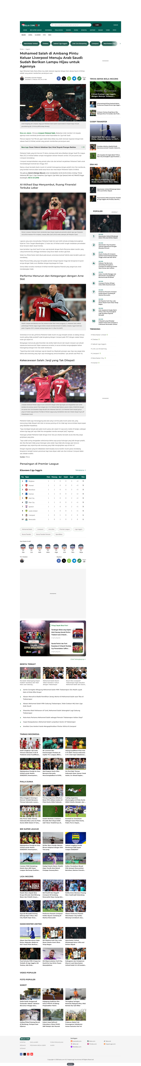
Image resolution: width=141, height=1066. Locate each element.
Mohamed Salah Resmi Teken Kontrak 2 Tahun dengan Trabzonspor (51, 682)
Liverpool (41, 133)
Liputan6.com (77, 1041)
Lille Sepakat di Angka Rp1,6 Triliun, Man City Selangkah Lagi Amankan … (109, 155)
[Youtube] (31, 1054)
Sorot (23, 985)
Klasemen (37, 35)
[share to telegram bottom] (74, 561)
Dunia (76, 30)
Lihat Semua (114, 212)
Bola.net (108, 1041)
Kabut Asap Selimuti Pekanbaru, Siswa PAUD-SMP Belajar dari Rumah (51, 1024)
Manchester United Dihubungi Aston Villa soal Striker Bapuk (74, 942)
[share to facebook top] (59, 78)
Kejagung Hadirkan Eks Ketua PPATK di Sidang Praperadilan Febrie (51, 1003)
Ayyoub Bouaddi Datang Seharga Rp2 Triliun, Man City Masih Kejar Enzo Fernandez (29, 915)
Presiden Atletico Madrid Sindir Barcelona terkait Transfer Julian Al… (109, 147)
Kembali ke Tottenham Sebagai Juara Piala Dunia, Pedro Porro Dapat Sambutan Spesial (74, 820)
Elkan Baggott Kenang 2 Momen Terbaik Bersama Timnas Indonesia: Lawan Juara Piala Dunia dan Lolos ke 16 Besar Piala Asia (30, 800)
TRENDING (95, 329)
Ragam (100, 30)
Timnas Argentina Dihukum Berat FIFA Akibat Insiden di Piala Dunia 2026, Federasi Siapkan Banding (52, 800)
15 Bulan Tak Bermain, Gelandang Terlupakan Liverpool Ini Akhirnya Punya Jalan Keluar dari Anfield (108, 265)
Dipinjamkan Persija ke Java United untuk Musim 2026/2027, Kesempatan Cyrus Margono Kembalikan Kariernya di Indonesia (30, 773)
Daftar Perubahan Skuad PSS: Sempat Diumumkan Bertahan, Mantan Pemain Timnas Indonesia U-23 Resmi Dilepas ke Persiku (74, 868)
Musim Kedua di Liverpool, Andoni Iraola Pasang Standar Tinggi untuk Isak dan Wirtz (108, 255)
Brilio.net (75, 1044)
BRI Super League (35, 30)
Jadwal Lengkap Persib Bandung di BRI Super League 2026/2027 (73, 847)
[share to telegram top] (74, 78)
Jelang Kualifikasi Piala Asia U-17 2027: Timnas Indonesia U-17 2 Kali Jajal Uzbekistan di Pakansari (75, 752)
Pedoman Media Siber (38, 1045)
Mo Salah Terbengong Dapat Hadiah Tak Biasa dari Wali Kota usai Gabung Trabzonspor (30, 682)
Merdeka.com (77, 1047)
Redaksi (23, 1045)
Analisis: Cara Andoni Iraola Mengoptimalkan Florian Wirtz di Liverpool (49, 726)
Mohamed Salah (50, 133)
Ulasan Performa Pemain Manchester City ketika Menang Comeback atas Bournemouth (74, 915)
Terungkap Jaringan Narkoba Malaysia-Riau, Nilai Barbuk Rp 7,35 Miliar (75, 1003)
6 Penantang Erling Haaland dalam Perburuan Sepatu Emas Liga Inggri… (109, 104)
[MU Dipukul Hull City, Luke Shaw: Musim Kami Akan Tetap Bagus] (105, 175)
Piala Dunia (59, 30)
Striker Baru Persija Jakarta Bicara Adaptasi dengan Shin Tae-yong (53, 847)
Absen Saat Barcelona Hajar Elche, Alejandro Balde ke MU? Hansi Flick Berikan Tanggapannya (30, 942)
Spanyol (84, 30)
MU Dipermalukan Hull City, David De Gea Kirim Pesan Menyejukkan (52, 963)
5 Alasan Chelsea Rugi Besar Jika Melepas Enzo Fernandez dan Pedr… (108, 113)
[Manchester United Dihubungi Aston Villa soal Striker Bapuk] (93, 190)
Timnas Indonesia (29, 734)
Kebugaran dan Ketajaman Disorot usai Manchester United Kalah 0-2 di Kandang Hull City (75, 963)
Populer (97, 211)
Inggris (68, 30)
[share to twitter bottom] (64, 561)
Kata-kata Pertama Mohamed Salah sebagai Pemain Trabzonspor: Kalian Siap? (53, 717)
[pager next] (120, 43)
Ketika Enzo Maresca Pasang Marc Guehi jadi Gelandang (75, 894)
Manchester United (31, 924)
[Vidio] (28, 1054)
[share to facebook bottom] (59, 561)
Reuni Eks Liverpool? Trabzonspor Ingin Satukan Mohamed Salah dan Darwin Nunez (76, 682)
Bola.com (92, 1041)
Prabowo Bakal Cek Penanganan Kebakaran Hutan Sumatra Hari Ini (73, 1024)
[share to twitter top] (64, 78)
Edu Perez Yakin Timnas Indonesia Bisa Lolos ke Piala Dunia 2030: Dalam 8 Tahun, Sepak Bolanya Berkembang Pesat (30, 820)
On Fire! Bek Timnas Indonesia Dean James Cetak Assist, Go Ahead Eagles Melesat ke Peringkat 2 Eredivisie (75, 773)
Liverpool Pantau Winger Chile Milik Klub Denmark (107, 284)
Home (25, 30)
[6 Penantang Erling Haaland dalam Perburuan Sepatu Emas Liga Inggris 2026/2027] (93, 104)
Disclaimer (34, 1042)
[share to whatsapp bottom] (69, 561)
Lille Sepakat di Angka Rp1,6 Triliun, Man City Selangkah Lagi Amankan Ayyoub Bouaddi (108, 312)
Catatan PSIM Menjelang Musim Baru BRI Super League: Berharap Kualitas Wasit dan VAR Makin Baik (29, 868)
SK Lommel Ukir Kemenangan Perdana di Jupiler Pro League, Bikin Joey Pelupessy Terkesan (51, 752)
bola (31, 25)
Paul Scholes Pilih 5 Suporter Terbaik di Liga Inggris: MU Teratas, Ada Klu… (109, 198)
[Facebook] (21, 1054)
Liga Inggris (26, 877)
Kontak (22, 1042)
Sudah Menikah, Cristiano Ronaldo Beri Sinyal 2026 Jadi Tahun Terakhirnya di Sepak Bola (52, 820)
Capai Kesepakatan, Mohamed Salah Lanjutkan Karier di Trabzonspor (49, 722)
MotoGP (92, 30)
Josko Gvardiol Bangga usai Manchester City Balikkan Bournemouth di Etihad (107, 275)
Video (108, 30)
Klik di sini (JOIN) (33, 178)
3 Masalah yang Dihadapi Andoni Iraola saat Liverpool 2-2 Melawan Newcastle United (108, 322)
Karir (52, 1045)
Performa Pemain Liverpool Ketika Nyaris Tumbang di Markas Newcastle (52, 915)
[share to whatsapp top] (69, 78)
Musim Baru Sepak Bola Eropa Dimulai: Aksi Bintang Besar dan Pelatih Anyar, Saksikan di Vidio (30, 895)
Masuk (116, 25)
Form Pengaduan (56, 1042)
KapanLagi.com (111, 1044)
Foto (114, 30)
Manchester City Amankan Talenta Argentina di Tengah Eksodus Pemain (108, 246)
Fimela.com (93, 1044)
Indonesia (48, 30)
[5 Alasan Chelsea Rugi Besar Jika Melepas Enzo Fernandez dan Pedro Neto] (93, 113)
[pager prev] (20, 43)
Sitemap (23, 1048)
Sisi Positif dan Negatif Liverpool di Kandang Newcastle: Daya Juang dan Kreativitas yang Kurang (52, 895)
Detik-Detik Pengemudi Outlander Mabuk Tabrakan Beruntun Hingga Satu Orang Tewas (29, 1003)
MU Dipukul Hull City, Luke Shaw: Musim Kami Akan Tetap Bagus (52, 942)
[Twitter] (24, 1054)
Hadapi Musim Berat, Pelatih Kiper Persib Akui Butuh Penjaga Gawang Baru (53, 868)
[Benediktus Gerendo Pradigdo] (22, 78)
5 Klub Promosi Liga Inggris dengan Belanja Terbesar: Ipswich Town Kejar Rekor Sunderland (103, 95)
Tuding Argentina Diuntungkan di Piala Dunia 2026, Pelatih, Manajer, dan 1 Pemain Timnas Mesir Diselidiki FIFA (75, 800)
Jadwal (30, 35)
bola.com (62, 1059)
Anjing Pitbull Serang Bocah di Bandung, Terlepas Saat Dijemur (30, 1024)
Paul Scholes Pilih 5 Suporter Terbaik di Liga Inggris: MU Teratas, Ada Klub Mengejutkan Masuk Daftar (30, 963)
